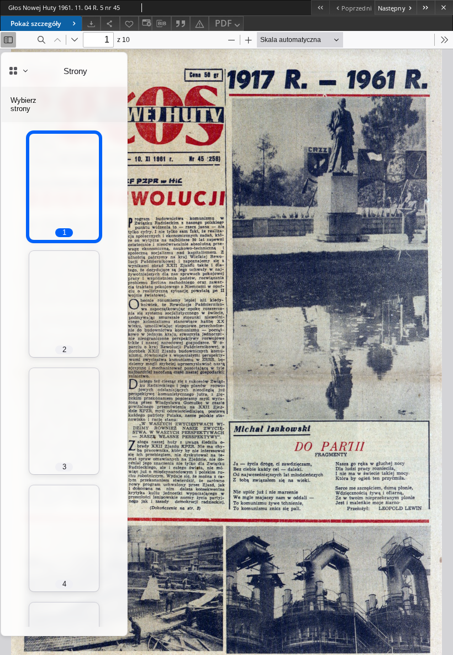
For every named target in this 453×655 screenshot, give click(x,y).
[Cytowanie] (180, 23)
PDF (223, 23)
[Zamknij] (444, 7)
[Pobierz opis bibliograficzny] (161, 24)
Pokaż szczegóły (35, 23)
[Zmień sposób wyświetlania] (145, 23)
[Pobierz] (91, 23)
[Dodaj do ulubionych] (129, 23)
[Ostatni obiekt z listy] (426, 7)
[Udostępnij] (110, 23)
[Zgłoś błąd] (199, 23)
